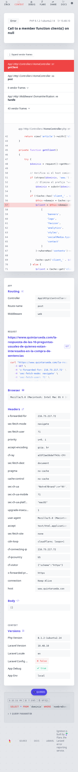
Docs (36, 741)
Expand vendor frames (22, 54)
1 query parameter (21, 713)
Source (23, 741)
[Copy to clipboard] (66, 298)
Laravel (50, 741)
